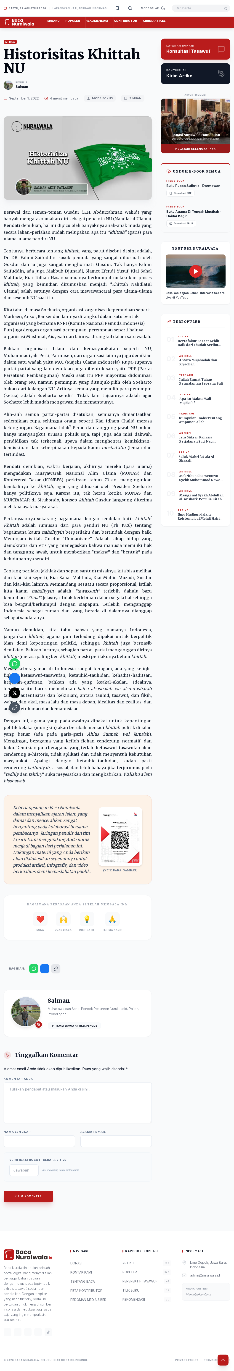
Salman (22, 87)
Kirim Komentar (28, 1196)
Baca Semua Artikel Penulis (76, 1025)
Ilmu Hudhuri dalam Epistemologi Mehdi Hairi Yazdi (199, 518)
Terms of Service (217, 1360)
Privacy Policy (186, 1360)
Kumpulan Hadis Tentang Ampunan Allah (200, 420)
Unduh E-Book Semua (197, 171)
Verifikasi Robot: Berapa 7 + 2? (38, 1159)
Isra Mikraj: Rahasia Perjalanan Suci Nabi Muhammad (196, 441)
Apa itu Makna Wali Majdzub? (195, 401)
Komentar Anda (18, 1078)
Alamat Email (93, 1131)
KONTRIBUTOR (125, 20)
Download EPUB (183, 223)
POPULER (72, 20)
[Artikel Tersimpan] (117, 8)
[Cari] (130, 8)
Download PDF (182, 193)
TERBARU (52, 20)
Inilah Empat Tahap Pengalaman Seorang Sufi (201, 381)
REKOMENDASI (97, 20)
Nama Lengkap (17, 1131)
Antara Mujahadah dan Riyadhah (198, 362)
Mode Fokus (102, 98)
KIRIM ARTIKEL (154, 20)
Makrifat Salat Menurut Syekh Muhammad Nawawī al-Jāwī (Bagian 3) (201, 480)
